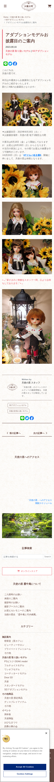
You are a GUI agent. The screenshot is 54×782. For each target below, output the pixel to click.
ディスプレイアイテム (15, 702)
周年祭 (7, 714)
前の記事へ (15, 433)
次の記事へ (39, 433)
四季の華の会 (11, 726)
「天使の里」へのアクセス (39, 500)
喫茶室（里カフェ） (14, 641)
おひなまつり (11, 722)
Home (5, 17)
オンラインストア (29, 571)
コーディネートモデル (15, 673)
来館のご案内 (11, 598)
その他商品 (7, 694)
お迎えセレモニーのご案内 (17, 610)
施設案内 (6, 637)
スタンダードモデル (14, 685)
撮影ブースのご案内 (14, 606)
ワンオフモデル (12, 669)
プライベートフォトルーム (17, 649)
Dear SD (8, 677)
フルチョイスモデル (14, 665)
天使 (6, 681)
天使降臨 (8, 718)
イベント (6, 710)
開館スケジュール (43, 503)
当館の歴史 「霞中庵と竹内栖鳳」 (21, 614)
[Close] (46, 733)
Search (47, 556)
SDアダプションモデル (14, 20)
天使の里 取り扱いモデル (20, 17)
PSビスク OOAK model (16, 661)
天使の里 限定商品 (13, 698)
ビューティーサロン (14, 645)
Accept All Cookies (25, 767)
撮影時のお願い (12, 602)
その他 (7, 653)
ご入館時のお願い (13, 594)
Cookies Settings (25, 774)
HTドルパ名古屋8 (32, 155)
